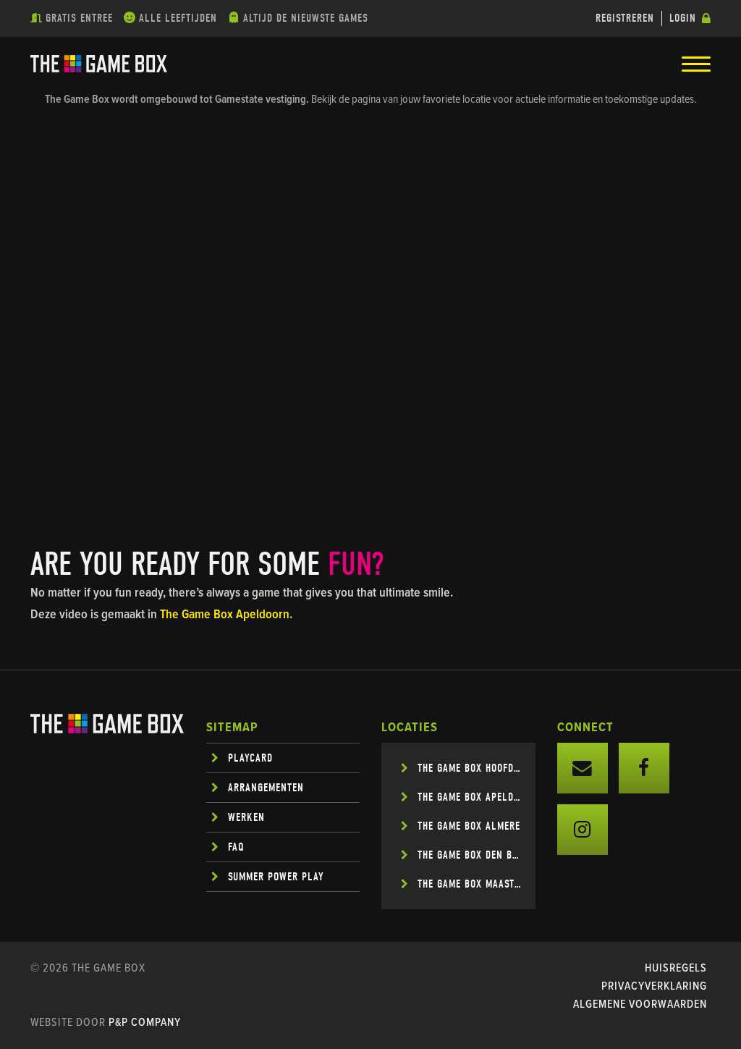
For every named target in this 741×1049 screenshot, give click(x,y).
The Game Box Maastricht (469, 883)
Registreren (625, 18)
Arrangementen (266, 787)
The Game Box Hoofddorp (469, 768)
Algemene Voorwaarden (640, 1004)
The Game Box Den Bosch (469, 854)
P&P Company (145, 1022)
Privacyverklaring (654, 986)
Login (682, 18)
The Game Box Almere (469, 826)
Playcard (250, 757)
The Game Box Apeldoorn (224, 615)
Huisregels (676, 968)
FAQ (236, 847)
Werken (246, 817)
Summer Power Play (276, 876)
